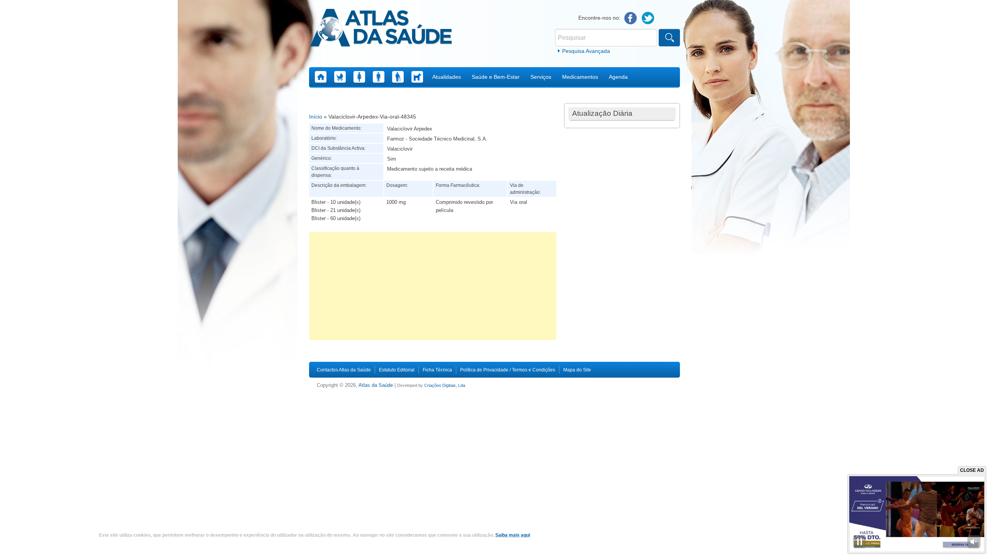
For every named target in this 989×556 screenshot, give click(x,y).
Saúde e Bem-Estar (496, 77)
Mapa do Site (577, 370)
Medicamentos (580, 77)
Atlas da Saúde (376, 385)
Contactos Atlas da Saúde (344, 370)
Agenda (618, 77)
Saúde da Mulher (359, 76)
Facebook (630, 18)
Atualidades (446, 77)
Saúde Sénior (398, 76)
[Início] (381, 29)
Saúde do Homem (378, 76)
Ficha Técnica (437, 370)
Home (320, 76)
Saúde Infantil (340, 76)
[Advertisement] (432, 286)
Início (315, 117)
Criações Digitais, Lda (444, 385)
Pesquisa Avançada (586, 51)
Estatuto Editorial (397, 370)
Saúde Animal (417, 76)
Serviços (540, 77)
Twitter (648, 18)
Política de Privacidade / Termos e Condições (507, 370)
